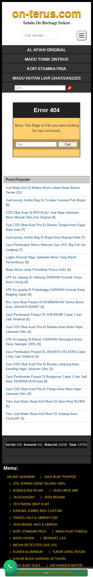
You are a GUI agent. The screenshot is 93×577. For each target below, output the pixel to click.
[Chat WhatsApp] (10, 567)
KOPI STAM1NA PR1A (29, 531)
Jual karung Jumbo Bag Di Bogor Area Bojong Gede (43, 237)
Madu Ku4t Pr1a (31, 573)
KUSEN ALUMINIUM (28, 552)
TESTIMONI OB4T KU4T (31, 504)
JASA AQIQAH (23, 497)
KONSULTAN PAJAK (28, 490)
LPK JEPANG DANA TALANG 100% (39, 483)
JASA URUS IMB (65, 490)
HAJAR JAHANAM (20, 477)
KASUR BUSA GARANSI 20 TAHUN (39, 559)
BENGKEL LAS (54, 538)
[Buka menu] (82, 35)
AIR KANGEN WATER (66, 565)
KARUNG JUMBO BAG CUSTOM (37, 511)
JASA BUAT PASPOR (60, 477)
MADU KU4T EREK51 (72, 531)
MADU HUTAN (23, 538)
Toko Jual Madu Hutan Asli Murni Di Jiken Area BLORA (45, 401)
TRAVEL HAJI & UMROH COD (35, 518)
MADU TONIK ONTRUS (46, 59)
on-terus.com (46, 13)
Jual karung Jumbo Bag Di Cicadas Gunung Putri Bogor (46, 200)
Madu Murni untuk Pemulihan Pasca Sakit (36, 270)
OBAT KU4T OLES (26, 565)
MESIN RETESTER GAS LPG (35, 545)
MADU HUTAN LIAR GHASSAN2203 (47, 78)
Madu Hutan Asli (61, 573)
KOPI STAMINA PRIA (46, 69)
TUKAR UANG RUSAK (69, 552)
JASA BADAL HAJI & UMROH (35, 524)
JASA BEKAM (54, 497)
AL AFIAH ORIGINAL (46, 50)
